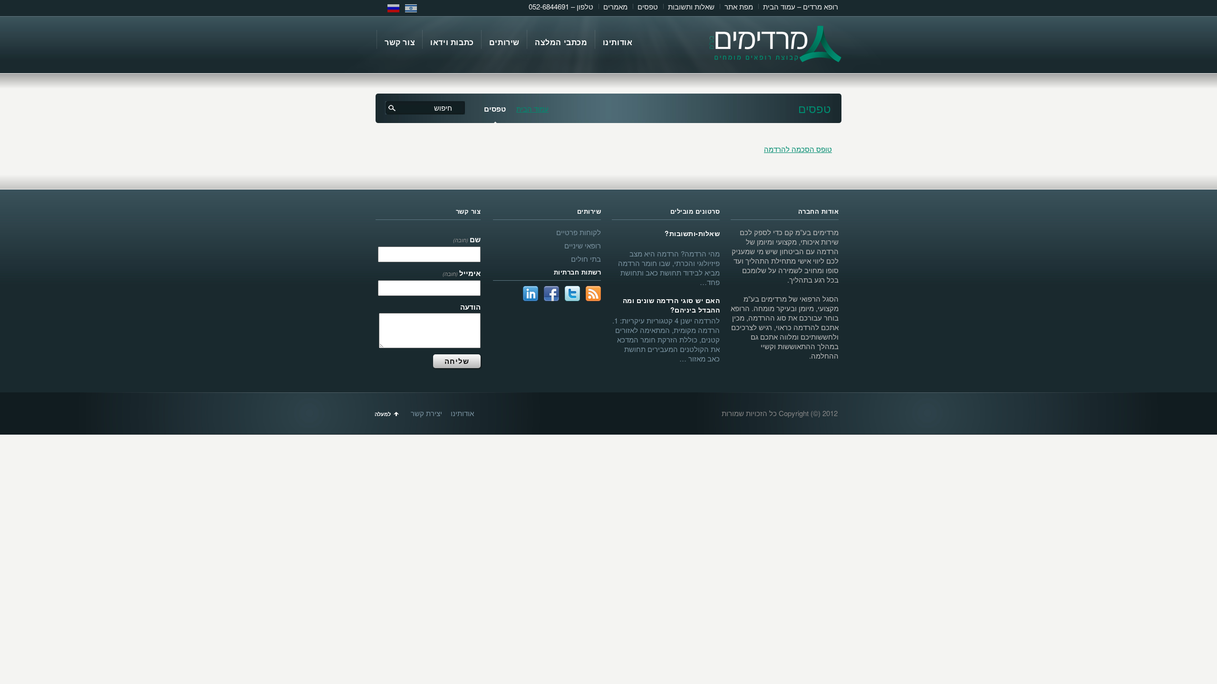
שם (467, 240)
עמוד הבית (532, 109)
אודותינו (462, 413)
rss (593, 293)
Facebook (551, 293)
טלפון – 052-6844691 (561, 6)
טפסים (647, 6)
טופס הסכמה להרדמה (798, 149)
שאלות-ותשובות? (692, 233)
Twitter (572, 293)
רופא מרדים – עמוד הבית (800, 6)
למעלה (383, 414)
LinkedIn (530, 293)
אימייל (462, 273)
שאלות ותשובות (691, 6)
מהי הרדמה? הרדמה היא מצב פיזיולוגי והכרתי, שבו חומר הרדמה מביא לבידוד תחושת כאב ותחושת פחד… (669, 267)
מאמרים (615, 6)
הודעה (470, 307)
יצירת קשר (426, 413)
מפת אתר (738, 6)
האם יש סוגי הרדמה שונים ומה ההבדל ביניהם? (671, 304)
